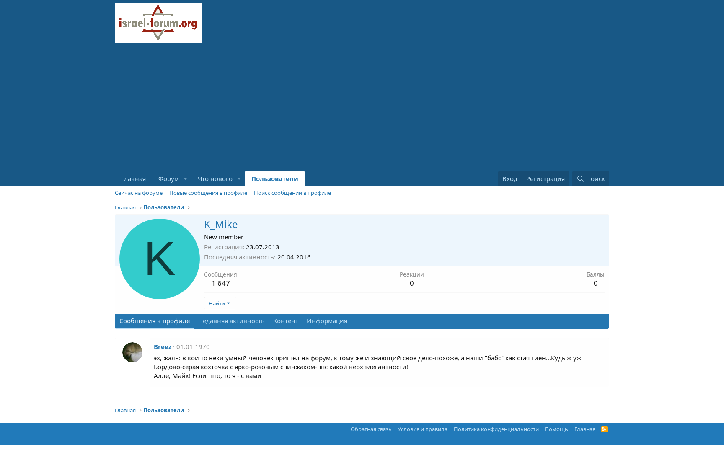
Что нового (215, 178)
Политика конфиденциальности (496, 429)
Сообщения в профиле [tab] (154, 320)
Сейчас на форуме (139, 193)
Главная (133, 178)
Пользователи (274, 178)
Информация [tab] (327, 320)
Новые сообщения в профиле (208, 193)
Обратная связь (371, 429)
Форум (168, 178)
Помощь (556, 429)
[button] (185, 178)
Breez (162, 346)
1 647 (221, 283)
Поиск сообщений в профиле (292, 193)
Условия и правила (422, 429)
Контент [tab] (285, 320)
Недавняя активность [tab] (231, 320)
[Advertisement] (362, 108)
